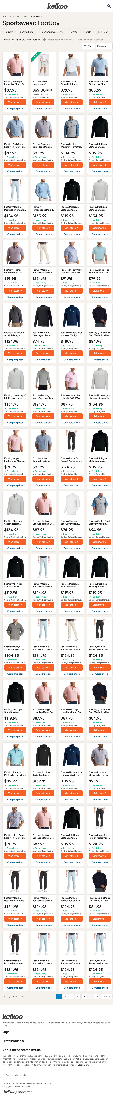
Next (105, 996)
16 (97, 996)
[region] (57, 31)
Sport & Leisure (20, 16)
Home (5, 16)
